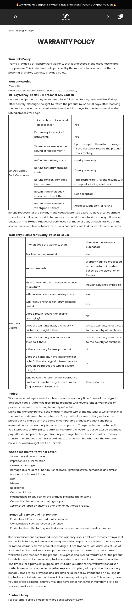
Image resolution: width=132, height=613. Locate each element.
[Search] (15, 17)
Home (10, 30)
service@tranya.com (70, 599)
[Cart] (119, 17)
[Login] (107, 16)
